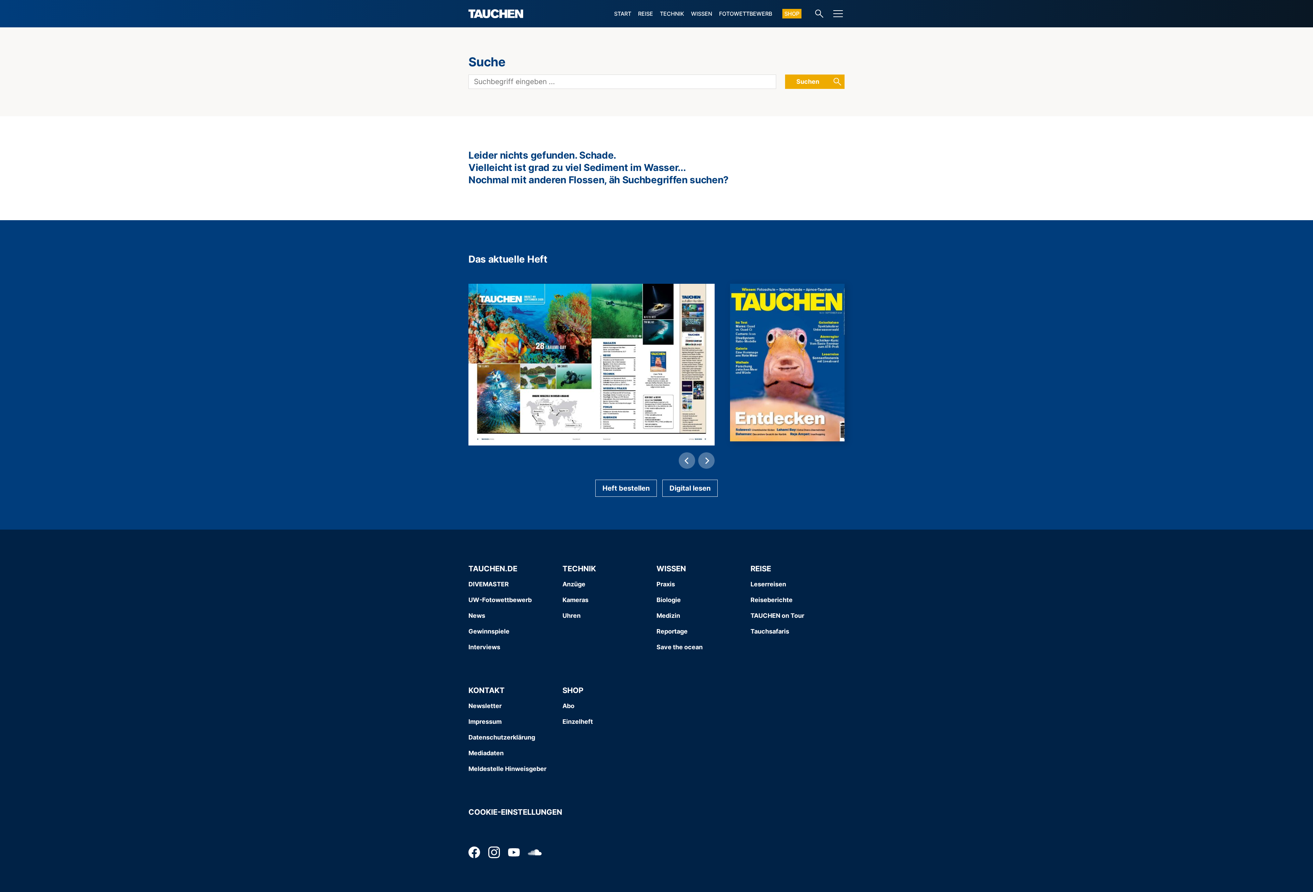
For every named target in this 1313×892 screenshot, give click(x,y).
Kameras (575, 599)
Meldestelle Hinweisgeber (507, 768)
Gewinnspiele (488, 631)
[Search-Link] (819, 13)
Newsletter (485, 705)
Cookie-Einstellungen (515, 812)
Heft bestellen (626, 488)
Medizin (668, 615)
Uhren (571, 615)
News (476, 615)
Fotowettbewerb (745, 13)
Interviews (484, 647)
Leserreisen (768, 584)
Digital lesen (690, 488)
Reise (645, 13)
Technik (672, 13)
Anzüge (573, 584)
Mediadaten (486, 753)
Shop (791, 13)
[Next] (706, 460)
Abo (568, 705)
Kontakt (486, 690)
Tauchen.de (492, 568)
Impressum (485, 721)
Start (622, 13)
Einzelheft (577, 721)
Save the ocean (679, 647)
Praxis (665, 584)
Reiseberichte (772, 599)
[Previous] (687, 460)
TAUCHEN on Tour (777, 615)
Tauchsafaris (770, 631)
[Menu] (838, 14)
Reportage (672, 631)
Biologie (668, 599)
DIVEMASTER (488, 584)
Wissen (701, 13)
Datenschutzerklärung (501, 737)
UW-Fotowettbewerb (500, 599)
